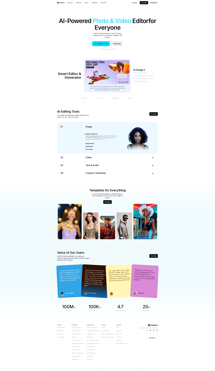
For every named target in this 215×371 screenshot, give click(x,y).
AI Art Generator (75, 346)
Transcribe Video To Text (93, 343)
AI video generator (76, 330)
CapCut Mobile (60, 337)
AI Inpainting (90, 356)
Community (119, 337)
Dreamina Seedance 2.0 (77, 353)
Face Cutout (90, 359)
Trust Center (119, 340)
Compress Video (91, 346)
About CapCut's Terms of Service (123, 343)
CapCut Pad (60, 334)
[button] (144, 2)
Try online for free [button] (101, 44)
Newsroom (119, 334)
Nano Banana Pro (76, 356)
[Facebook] (157, 330)
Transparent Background (93, 330)
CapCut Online (60, 330)
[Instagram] (153, 330)
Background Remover (92, 134)
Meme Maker (90, 337)
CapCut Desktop (61, 327)
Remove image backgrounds (93, 136)
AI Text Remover (91, 349)
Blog (117, 327)
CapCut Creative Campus (107, 337)
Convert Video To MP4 (92, 340)
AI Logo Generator (76, 349)
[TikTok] (147, 330)
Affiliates (103, 327)
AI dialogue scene (76, 334)
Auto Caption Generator (77, 343)
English (135, 2)
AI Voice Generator (76, 340)
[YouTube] (150, 330)
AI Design (74, 337)
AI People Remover (91, 353)
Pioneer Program (105, 330)
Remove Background (92, 327)
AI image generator (76, 327)
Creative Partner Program (107, 334)
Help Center (119, 330)
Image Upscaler (90, 334)
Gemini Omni (75, 359)
